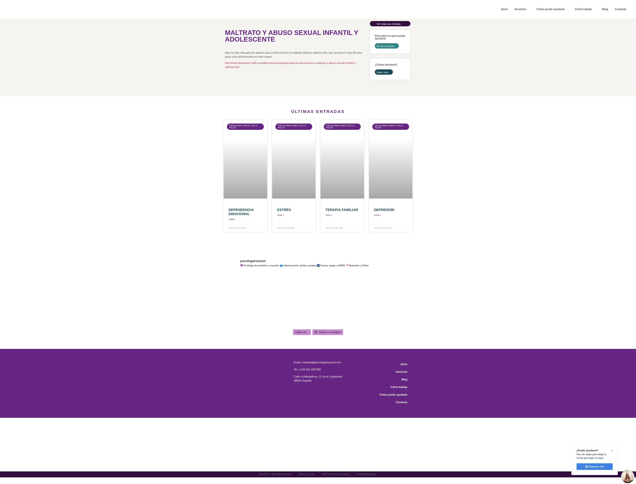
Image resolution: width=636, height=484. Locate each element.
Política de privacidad (275, 474)
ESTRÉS (284, 210)
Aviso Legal (306, 474)
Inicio (504, 9)
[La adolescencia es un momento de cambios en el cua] (390, 286)
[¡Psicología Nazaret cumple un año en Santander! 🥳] (247, 286)
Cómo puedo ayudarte (550, 9)
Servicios (520, 9)
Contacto (620, 9)
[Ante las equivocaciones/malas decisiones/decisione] (247, 314)
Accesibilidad (367, 474)
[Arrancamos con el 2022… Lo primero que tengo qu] (342, 314)
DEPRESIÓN (384, 210)
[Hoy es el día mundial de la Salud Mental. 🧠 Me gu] (294, 286)
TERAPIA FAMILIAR (341, 210)
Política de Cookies (336, 474)
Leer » (232, 219)
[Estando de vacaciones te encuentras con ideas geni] (390, 314)
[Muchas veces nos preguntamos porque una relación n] (342, 286)
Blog (605, 9)
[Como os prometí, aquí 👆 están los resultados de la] (294, 314)
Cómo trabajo (583, 9)
